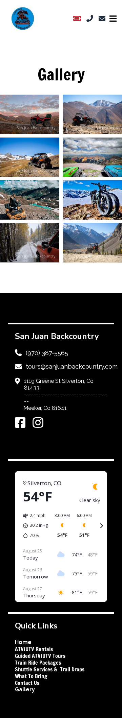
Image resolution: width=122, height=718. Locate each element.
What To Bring (31, 676)
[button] (29, 114)
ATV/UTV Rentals (34, 649)
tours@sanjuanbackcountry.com (72, 366)
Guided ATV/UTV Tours (40, 656)
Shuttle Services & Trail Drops (49, 669)
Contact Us (28, 683)
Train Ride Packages (38, 662)
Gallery (25, 689)
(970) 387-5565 (47, 352)
